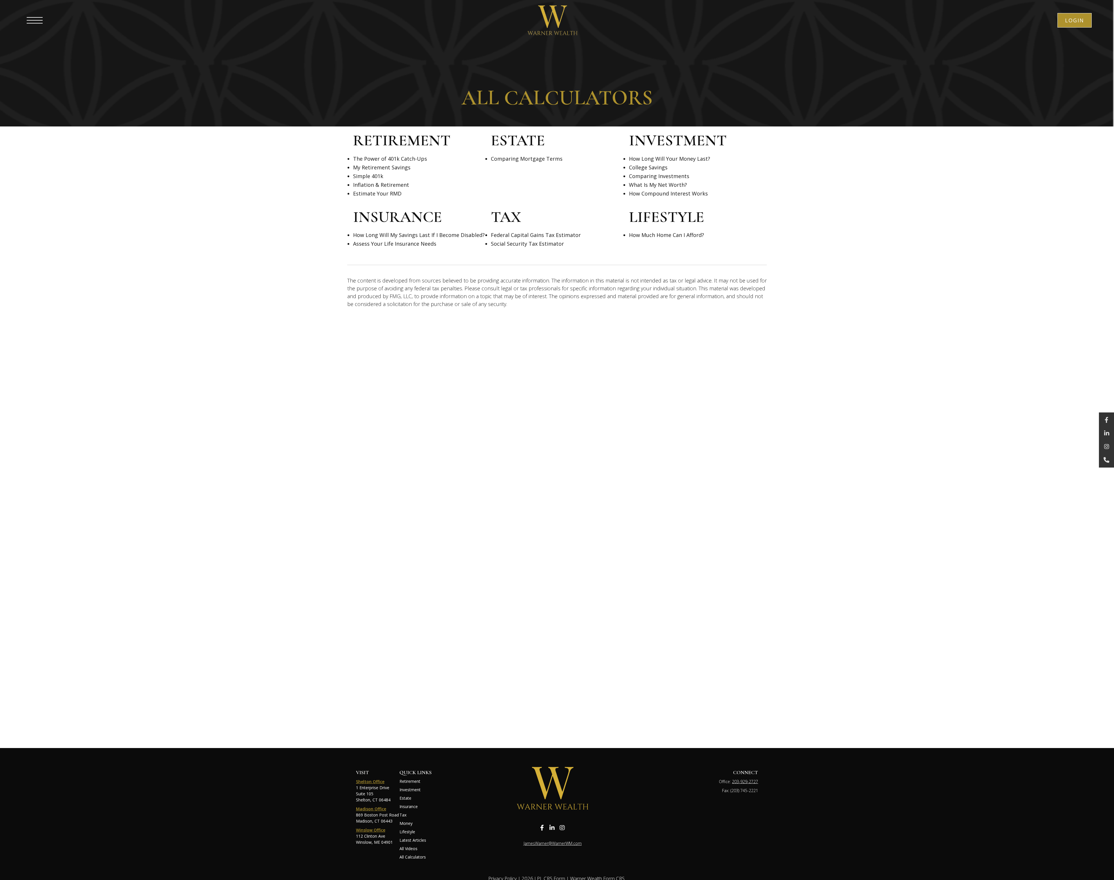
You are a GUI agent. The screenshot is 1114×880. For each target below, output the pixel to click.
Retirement (409, 781)
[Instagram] (1106, 446)
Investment (410, 789)
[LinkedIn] (1106, 433)
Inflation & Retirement (381, 184)
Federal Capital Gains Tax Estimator (536, 234)
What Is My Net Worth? (658, 184)
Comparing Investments (659, 176)
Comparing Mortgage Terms (527, 158)
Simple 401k (368, 176)
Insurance (408, 806)
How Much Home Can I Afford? (666, 234)
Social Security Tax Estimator (527, 243)
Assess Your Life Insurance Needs (394, 243)
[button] (1074, 20)
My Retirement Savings (381, 167)
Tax (402, 815)
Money (406, 823)
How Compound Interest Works (668, 193)
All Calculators (412, 857)
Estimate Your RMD (377, 193)
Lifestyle (407, 831)
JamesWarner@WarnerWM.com (553, 843)
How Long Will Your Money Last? (669, 158)
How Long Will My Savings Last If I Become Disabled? (419, 234)
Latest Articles (412, 840)
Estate (405, 798)
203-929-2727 (745, 781)
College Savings (648, 167)
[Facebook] (1106, 420)
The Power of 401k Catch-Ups (390, 158)
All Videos (408, 848)
